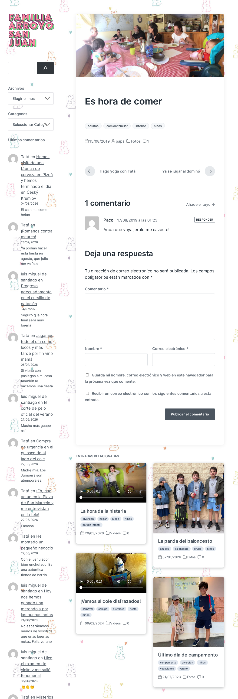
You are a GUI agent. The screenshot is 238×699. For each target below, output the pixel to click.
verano (183, 668)
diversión (88, 518)
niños (158, 126)
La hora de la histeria (103, 511)
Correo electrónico (170, 348)
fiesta (133, 609)
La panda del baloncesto (185, 541)
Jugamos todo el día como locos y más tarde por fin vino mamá (37, 347)
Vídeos (115, 533)
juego (115, 518)
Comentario (97, 289)
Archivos (16, 88)
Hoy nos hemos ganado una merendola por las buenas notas (37, 603)
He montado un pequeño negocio (37, 542)
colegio (102, 609)
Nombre (93, 348)
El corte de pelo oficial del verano (37, 408)
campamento (168, 662)
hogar (103, 518)
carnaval (88, 609)
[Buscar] (45, 68)
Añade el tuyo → (200, 204)
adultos (93, 126)
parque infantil (91, 524)
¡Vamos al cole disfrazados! (110, 601)
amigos (164, 548)
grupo (198, 548)
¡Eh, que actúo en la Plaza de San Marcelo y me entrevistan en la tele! (37, 503)
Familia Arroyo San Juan (30, 31)
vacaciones (167, 668)
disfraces (118, 609)
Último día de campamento (188, 655)
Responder (204, 219)
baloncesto (181, 548)
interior (141, 126)
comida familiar (117, 126)
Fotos (136, 141)
